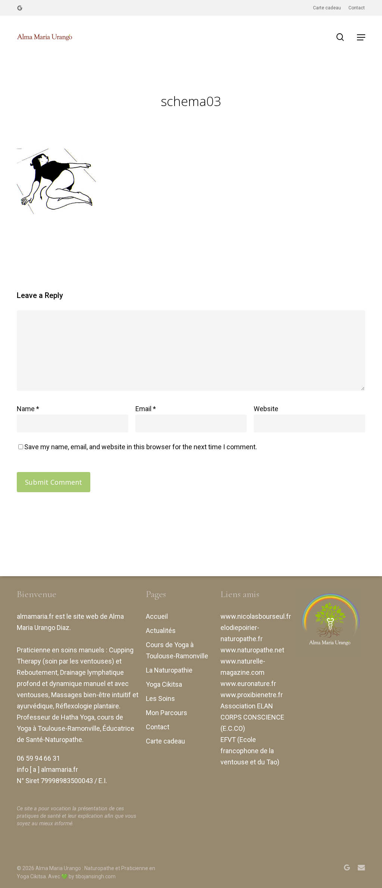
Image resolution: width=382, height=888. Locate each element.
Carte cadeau (165, 741)
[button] (361, 37)
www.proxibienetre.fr (251, 695)
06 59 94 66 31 (38, 758)
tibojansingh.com (95, 876)
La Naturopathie (169, 670)
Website (266, 409)
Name (28, 409)
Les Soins (160, 698)
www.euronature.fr (248, 683)
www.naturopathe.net (252, 650)
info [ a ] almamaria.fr (47, 769)
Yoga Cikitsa (164, 684)
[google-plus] (19, 7)
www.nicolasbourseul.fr (255, 616)
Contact (157, 727)
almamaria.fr (35, 616)
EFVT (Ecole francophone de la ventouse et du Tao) (249, 751)
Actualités (161, 630)
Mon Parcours (166, 713)
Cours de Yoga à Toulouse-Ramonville (177, 650)
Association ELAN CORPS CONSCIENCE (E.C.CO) (252, 717)
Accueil (157, 616)
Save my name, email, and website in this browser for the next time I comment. (140, 447)
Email (145, 409)
